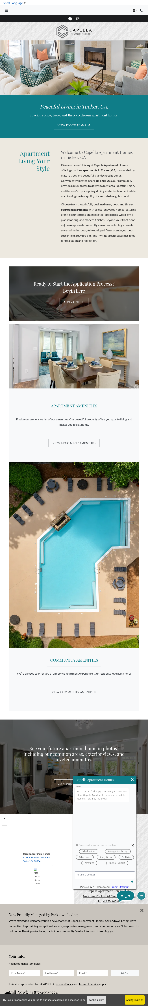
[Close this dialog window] (132, 779)
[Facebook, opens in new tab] (70, 18)
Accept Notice (134, 999)
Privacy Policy (64, 984)
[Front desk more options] (141, 895)
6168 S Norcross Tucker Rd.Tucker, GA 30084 (37, 859)
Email (83, 973)
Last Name (51, 973)
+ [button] (4, 818)
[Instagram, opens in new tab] (78, 18)
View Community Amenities (74, 692)
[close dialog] (142, 910)
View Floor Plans (72, 125)
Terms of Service (89, 984)
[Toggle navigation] (6, 10)
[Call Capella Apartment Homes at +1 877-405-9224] (141, 10)
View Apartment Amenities (74, 443)
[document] (37, 876)
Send (124, 972)
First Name (18, 973)
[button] (135, 10)
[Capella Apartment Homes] (37, 876)
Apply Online (74, 302)
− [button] (4, 823)
